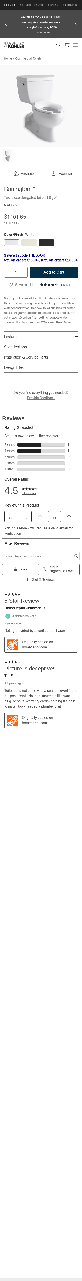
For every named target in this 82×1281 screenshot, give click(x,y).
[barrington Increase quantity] (23, 272)
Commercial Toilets (28, 58)
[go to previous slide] (6, 24)
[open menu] (75, 44)
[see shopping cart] (67, 45)
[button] (7, 155)
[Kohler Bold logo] (14, 45)
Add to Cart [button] (53, 272)
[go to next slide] (75, 24)
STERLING (70, 5)
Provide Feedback (41, 397)
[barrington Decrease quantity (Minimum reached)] (8, 272)
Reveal (52, 5)
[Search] (58, 45)
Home (8, 58)
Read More (63, 322)
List (18, 223)
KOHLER (9, 5)
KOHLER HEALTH (31, 5)
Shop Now (43, 32)
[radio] (11, 242)
